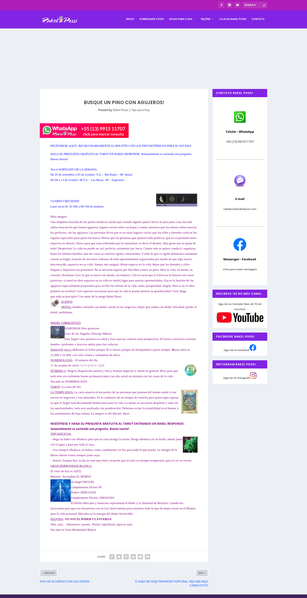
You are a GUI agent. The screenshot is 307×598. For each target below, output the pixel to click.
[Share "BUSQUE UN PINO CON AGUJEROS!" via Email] (140, 556)
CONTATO (258, 19)
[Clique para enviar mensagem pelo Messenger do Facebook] (239, 250)
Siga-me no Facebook (236, 350)
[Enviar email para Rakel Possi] (240, 189)
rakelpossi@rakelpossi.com (239, 209)
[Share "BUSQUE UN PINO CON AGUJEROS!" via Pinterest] (126, 556)
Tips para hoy (140, 110)
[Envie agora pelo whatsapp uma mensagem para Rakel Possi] (239, 122)
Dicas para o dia (180, 19)
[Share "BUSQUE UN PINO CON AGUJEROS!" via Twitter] (119, 556)
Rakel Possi (120, 110)
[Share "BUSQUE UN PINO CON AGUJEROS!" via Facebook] (111, 556)
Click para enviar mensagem (240, 269)
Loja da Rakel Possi (232, 19)
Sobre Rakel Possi (151, 19)
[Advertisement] (153, 55)
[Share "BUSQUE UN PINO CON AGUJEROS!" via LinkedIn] (133, 556)
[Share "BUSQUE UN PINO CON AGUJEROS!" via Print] (147, 556)
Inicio (130, 19)
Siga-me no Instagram (236, 378)
